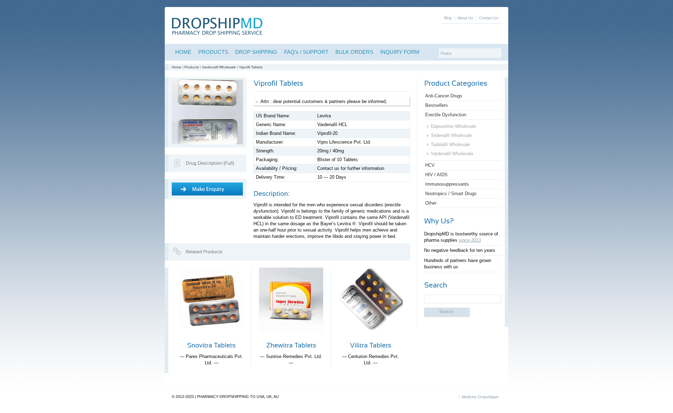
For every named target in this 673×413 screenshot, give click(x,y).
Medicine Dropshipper (480, 397)
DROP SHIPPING (256, 52)
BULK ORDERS (354, 52)
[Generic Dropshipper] (217, 33)
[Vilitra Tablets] (371, 337)
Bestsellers (436, 105)
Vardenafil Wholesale (219, 67)
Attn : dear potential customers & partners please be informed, (323, 101)
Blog (447, 18)
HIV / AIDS (436, 174)
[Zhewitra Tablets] (291, 337)
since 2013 (470, 240)
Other (430, 203)
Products (191, 67)
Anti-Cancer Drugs (443, 95)
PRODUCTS (213, 52)
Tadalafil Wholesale (450, 144)
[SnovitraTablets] (211, 345)
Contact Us (488, 18)
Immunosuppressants (447, 184)
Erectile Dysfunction (445, 114)
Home (176, 67)
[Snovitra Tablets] (211, 337)
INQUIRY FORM (400, 52)
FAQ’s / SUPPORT (306, 52)
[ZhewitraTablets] (291, 345)
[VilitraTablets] (370, 345)
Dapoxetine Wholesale (453, 126)
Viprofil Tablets (251, 67)
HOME (183, 52)
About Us (465, 18)
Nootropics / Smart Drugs (451, 193)
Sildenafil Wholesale (451, 135)
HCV (430, 165)
